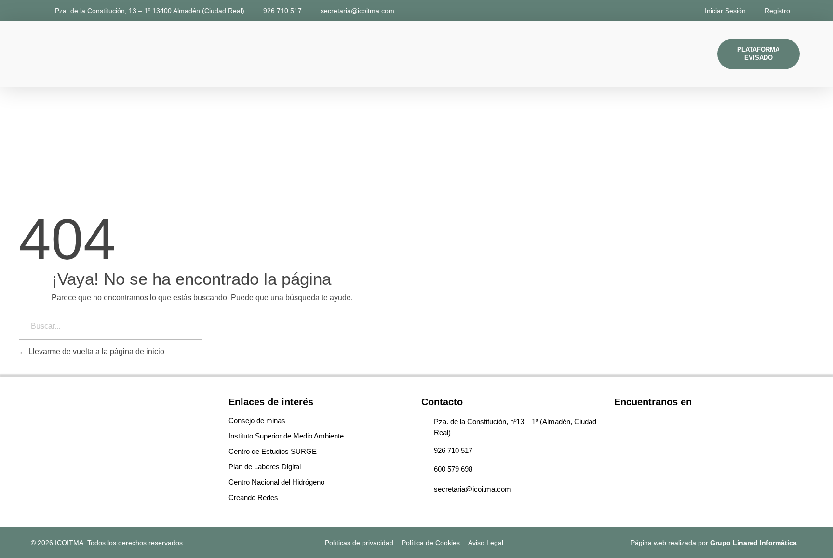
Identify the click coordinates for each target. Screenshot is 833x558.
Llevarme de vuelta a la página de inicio (95, 351)
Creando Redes (253, 497)
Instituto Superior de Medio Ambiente (286, 436)
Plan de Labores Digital (264, 467)
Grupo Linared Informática (753, 542)
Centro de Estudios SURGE (272, 451)
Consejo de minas (256, 420)
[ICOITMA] (54, 52)
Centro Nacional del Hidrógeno (276, 482)
